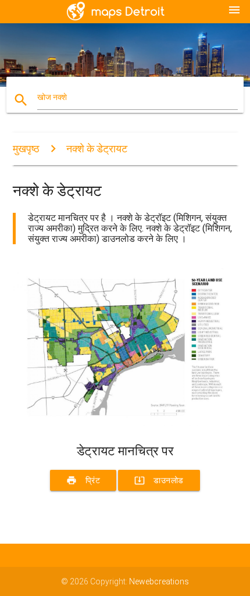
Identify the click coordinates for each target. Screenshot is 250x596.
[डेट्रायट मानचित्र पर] (125, 423)
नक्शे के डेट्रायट (96, 148)
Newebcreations (159, 581)
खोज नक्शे (52, 97)
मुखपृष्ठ (26, 148)
